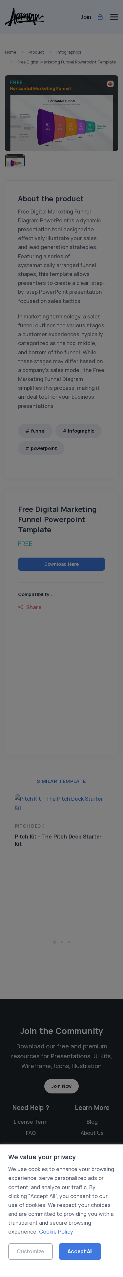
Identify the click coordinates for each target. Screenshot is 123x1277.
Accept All (80, 1251)
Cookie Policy (56, 1231)
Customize (30, 1251)
